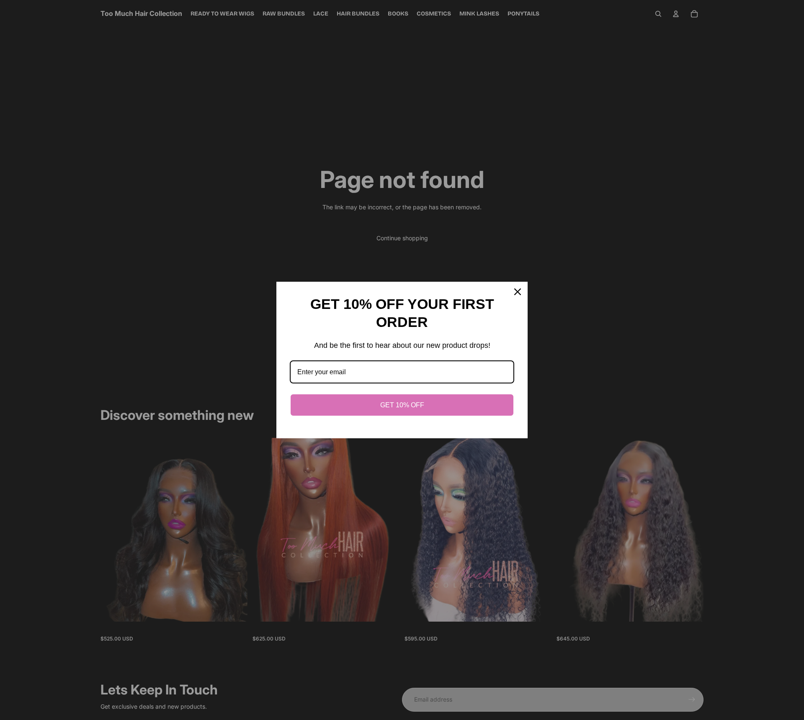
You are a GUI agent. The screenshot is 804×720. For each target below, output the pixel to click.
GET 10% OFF (402, 405)
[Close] (518, 292)
